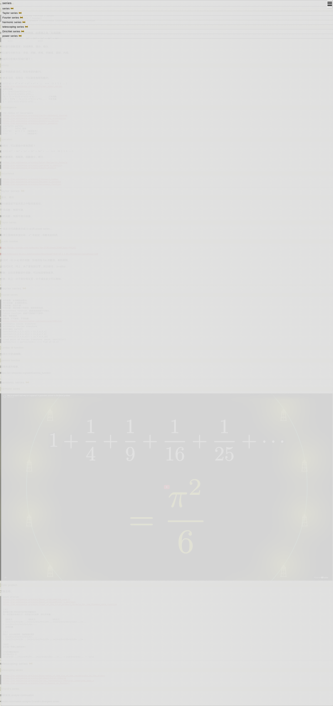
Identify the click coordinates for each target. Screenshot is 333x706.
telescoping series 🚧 (16, 27)
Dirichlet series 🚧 (14, 31)
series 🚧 (8, 8)
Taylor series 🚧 (12, 13)
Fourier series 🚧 (13, 17)
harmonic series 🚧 (14, 22)
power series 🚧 (12, 36)
